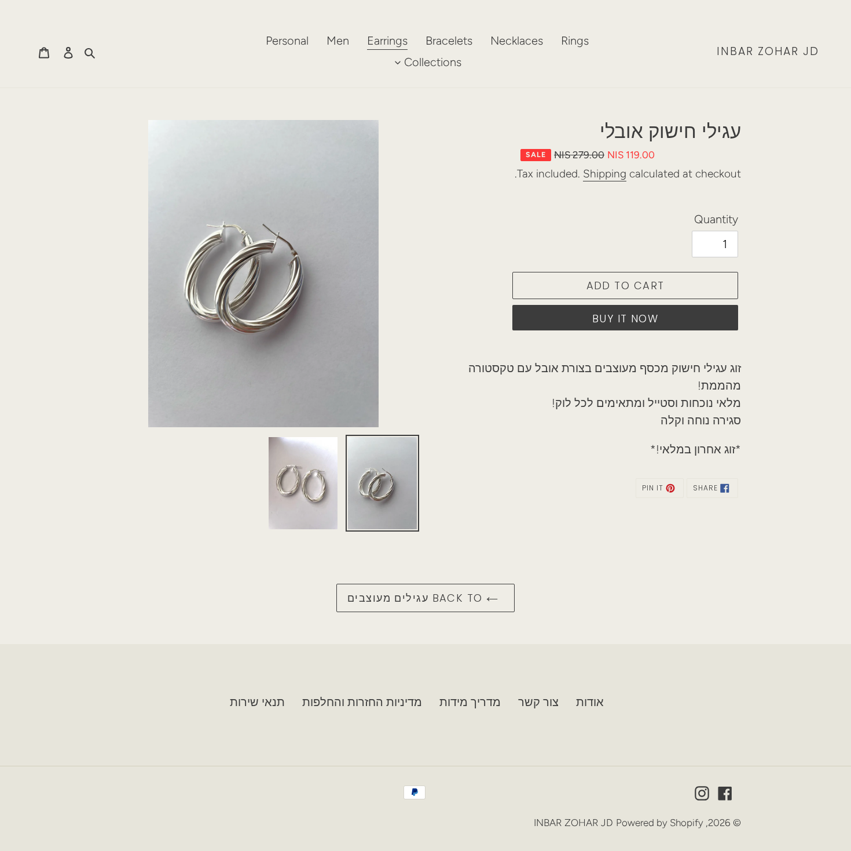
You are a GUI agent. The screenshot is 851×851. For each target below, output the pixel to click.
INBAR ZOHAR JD (768, 52)
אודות (590, 702)
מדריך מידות (470, 702)
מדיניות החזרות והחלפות (362, 702)
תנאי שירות (257, 702)
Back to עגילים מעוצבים (416, 598)
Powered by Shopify (659, 822)
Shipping (604, 173)
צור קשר (538, 702)
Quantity (716, 219)
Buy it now (625, 318)
